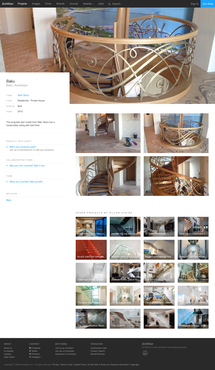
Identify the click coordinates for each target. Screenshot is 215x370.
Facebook (35, 347)
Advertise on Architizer (65, 353)
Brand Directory (98, 353)
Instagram (36, 356)
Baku (8, 200)
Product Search (98, 350)
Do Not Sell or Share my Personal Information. (108, 364)
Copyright (134, 364)
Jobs (101, 3)
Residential (23, 100)
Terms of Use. (66, 364)
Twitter (34, 350)
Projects (22, 3)
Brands (61, 3)
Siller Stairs (23, 95)
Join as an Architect (64, 347)
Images (36, 3)
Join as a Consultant (64, 350)
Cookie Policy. (80, 364)
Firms (48, 3)
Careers (7, 353)
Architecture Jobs (99, 347)
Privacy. (55, 364)
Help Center (9, 356)
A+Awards (8, 350)
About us (8, 347)
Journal (74, 3)
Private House (38, 100)
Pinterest (35, 353)
